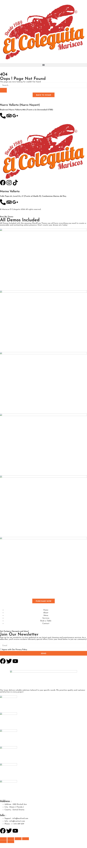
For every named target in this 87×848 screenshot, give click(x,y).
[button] (43, 65)
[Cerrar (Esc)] (25, 838)
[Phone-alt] (3, 115)
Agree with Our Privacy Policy (14, 650)
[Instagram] (9, 182)
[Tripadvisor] (9, 115)
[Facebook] (3, 182)
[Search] (3, 90)
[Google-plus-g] (15, 202)
